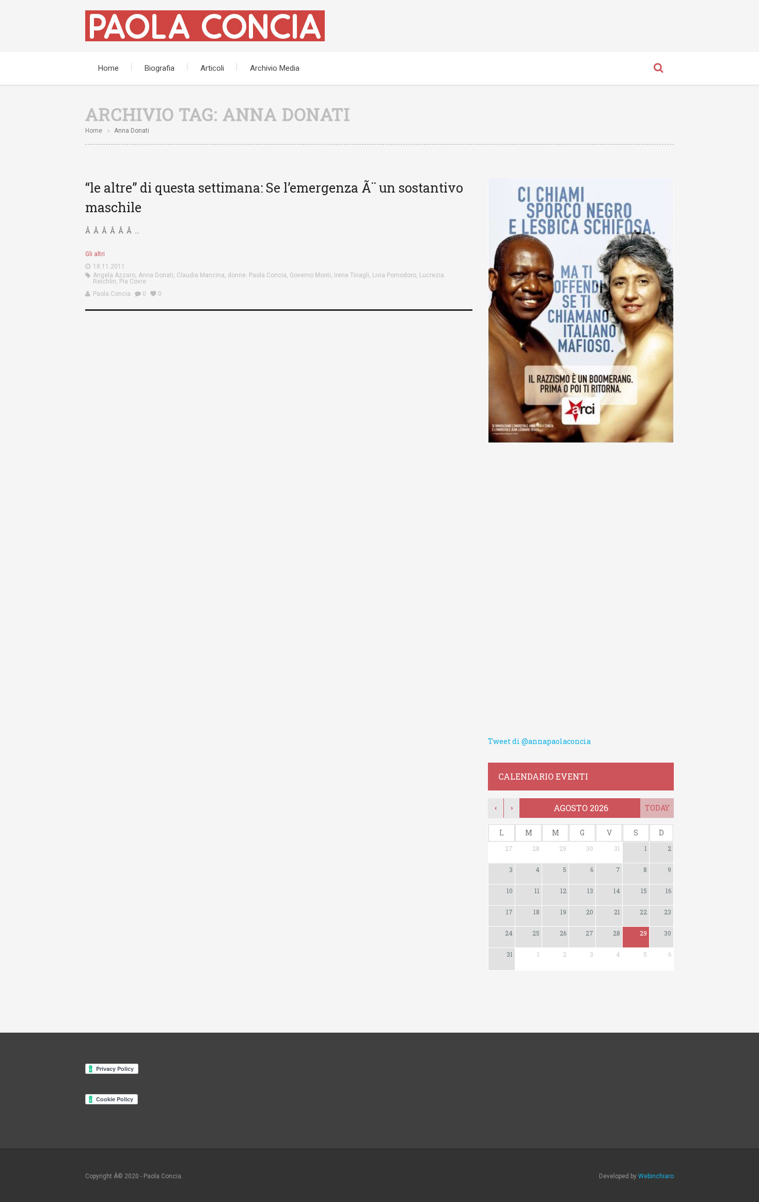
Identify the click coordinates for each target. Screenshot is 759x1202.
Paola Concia (112, 293)
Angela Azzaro (114, 275)
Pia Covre (132, 281)
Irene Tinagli (351, 275)
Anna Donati (155, 275)
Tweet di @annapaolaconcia (539, 741)
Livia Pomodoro (394, 275)
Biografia (160, 68)
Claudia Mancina (201, 275)
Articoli (212, 68)
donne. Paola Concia (257, 275)
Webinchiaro (656, 1176)
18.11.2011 (109, 266)
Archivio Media (274, 68)
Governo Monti (310, 275)
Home (108, 68)
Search (658, 68)
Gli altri (95, 254)
